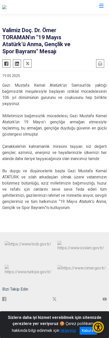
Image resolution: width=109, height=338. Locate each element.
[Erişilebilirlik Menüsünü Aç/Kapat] (98, 327)
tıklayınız (68, 330)
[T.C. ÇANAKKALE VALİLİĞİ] (25, 7)
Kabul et (88, 331)
